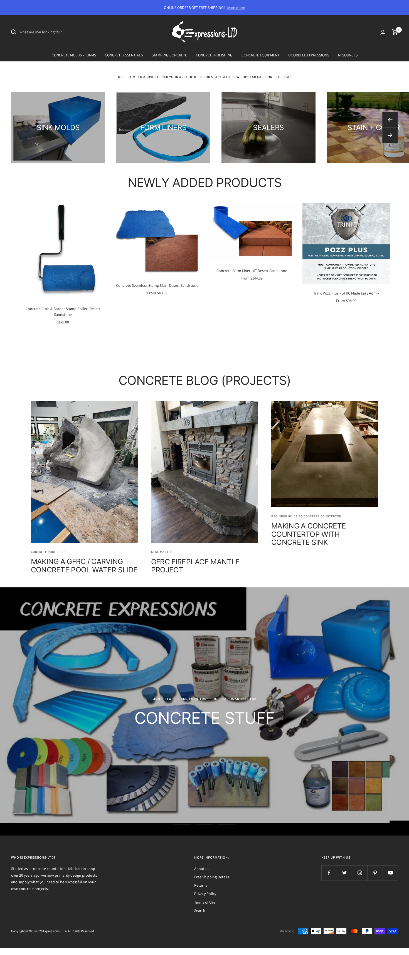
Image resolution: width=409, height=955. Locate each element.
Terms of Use (204, 902)
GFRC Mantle (161, 552)
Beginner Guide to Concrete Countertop (306, 516)
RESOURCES (348, 55)
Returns (200, 885)
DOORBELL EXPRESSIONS (308, 55)
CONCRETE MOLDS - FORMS (74, 55)
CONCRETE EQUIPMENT (260, 55)
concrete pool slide (48, 552)
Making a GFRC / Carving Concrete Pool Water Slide (84, 565)
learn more (236, 7)
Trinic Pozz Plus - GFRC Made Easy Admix (346, 293)
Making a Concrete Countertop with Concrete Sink (308, 534)
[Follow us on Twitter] (344, 873)
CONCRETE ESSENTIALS (124, 55)
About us (201, 868)
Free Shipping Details (211, 876)
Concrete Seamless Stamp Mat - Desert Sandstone (157, 285)
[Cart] (395, 32)
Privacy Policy (205, 893)
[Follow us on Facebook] (329, 873)
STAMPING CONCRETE (169, 55)
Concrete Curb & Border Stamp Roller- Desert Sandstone (63, 311)
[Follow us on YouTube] (390, 873)
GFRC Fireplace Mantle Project (195, 565)
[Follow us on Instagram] (359, 873)
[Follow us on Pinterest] (375, 873)
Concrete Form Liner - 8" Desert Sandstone (251, 270)
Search (199, 910)
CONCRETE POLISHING (214, 55)
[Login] (382, 32)
